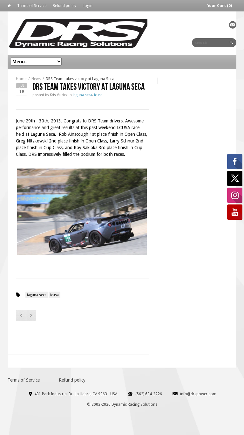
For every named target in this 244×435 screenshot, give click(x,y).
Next (31, 315)
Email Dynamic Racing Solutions (232, 25)
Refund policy (64, 5)
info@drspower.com (198, 394)
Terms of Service (31, 5)
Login (87, 5)
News (36, 79)
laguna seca (82, 95)
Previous (21, 315)
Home (9, 7)
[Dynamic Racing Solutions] (80, 33)
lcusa (98, 95)
